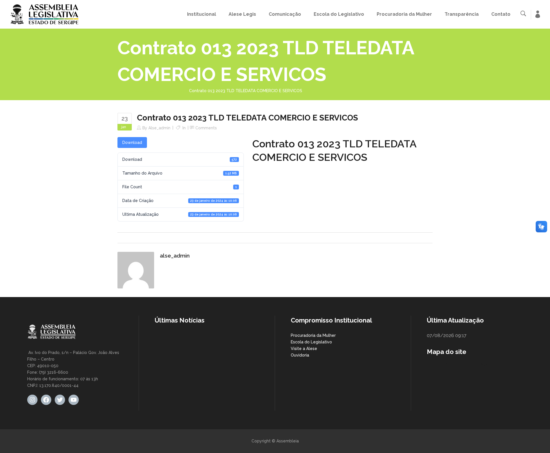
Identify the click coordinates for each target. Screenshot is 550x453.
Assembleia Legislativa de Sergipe (150, 90)
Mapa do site (446, 351)
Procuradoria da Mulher (313, 335)
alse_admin (159, 128)
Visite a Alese (304, 348)
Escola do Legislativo (311, 342)
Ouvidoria (300, 355)
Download (132, 142)
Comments (206, 128)
